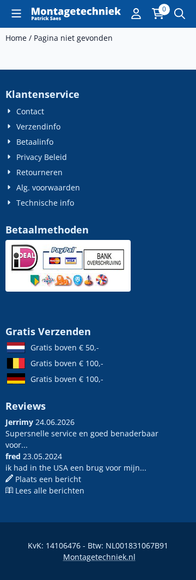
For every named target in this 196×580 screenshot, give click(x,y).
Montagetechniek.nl (99, 557)
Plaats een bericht (48, 479)
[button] (16, 13)
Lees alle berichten (49, 490)
